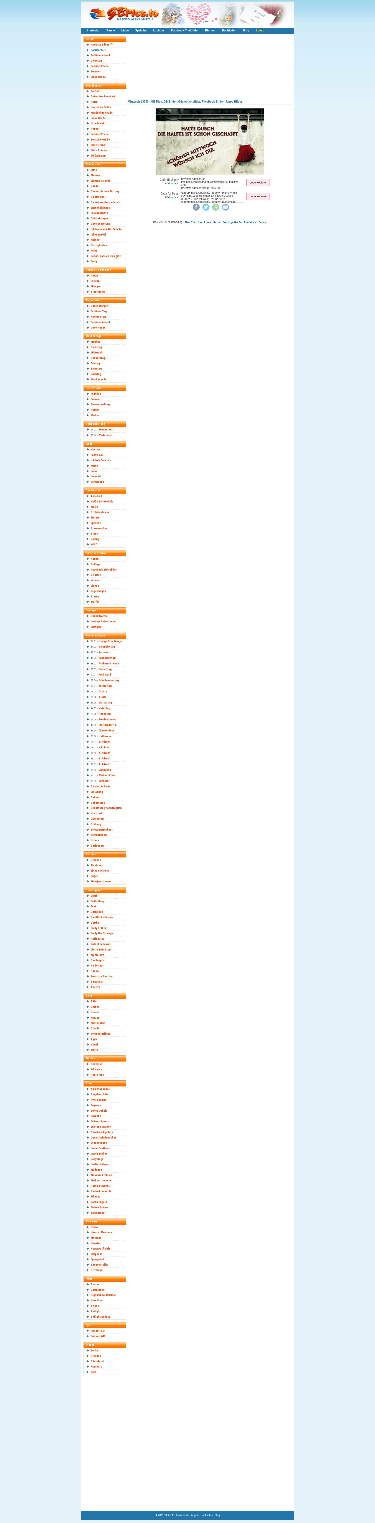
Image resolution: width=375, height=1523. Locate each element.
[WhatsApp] (215, 209)
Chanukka (105, 769)
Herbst (95, 409)
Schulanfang (99, 834)
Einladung (97, 791)
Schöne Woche (100, 66)
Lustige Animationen (103, 621)
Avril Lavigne (99, 1099)
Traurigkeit (98, 291)
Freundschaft (99, 212)
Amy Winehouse (100, 1089)
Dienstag (96, 60)
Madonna (96, 1169)
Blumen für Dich (100, 180)
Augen (95, 558)
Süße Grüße (98, 145)
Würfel (95, 601)
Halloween (105, 736)
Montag (95, 341)
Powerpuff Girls (100, 1248)
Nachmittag (98, 316)
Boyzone (96, 1115)
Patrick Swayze (100, 1186)
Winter (95, 415)
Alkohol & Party (100, 786)
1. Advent (104, 741)
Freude (95, 281)
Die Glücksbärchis (102, 917)
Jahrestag (97, 818)
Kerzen (95, 580)
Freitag (95, 363)
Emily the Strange (102, 933)
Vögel (94, 1044)
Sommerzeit (98, 50)
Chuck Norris (99, 616)
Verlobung (97, 845)
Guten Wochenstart (103, 96)
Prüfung (96, 824)
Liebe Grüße (98, 77)
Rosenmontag (107, 657)
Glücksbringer (99, 218)
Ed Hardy (96, 1069)
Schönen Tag (99, 311)
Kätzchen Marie (100, 944)
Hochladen (229, 30)
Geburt (95, 797)
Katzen (95, 1017)
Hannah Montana (101, 1232)
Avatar (95, 1284)
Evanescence (99, 1142)
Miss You (190, 222)
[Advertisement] (106, 1443)
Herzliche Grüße (101, 107)
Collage (95, 564)
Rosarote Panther (102, 976)
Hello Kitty (97, 938)
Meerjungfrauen (101, 881)
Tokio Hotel (98, 1212)
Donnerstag (98, 358)
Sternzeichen (99, 528)
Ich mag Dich (99, 234)
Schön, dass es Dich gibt (106, 256)
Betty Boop (97, 901)
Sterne (95, 596)
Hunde (95, 1012)
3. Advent (104, 758)
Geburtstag (98, 802)
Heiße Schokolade (102, 501)
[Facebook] (196, 209)
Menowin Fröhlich (101, 1175)
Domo (94, 1227)
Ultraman (96, 1270)
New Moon (97, 1300)
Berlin (94, 1350)
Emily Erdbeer (99, 928)
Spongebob (97, 1259)
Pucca (95, 971)
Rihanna (95, 1196)
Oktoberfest (106, 730)
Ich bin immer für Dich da (106, 229)
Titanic (95, 1305)
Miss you (96, 286)
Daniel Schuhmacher (103, 1137)
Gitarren (96, 574)
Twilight (96, 1311)
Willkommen (98, 155)
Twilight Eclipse (100, 1316)
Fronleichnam (107, 719)
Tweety (95, 987)
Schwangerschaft (102, 829)
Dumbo (95, 922)
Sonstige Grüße (100, 139)
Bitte (94, 170)
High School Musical (103, 1295)
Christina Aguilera (102, 1132)
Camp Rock (97, 1289)
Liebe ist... (97, 476)
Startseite (93, 30)
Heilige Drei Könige (110, 641)
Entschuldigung (100, 207)
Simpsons (96, 1254)
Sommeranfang (100, 404)
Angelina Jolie (99, 1094)
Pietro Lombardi (101, 1191)
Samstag (96, 368)
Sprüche (140, 30)
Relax (94, 250)
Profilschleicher (101, 512)
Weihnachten (107, 775)
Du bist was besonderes (105, 202)
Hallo (94, 101)
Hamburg (96, 1366)
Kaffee (95, 239)
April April (105, 674)
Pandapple (97, 960)
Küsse (94, 465)
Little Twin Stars (101, 949)
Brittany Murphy (101, 1126)
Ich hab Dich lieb (101, 460)
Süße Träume (99, 150)
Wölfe (94, 1049)
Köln (93, 1372)
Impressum (182, 1515)
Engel (94, 876)
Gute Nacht (98, 327)
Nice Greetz (98, 123)
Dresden (96, 1356)
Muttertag (105, 702)
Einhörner (97, 865)
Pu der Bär (97, 965)
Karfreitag (105, 685)
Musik (94, 507)
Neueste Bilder (100, 44)
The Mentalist (99, 1264)
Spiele (260, 30)
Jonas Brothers (100, 1148)
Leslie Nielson (99, 1164)
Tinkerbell (97, 981)
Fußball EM (98, 1330)
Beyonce (96, 1105)
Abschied (96, 496)
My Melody (97, 955)
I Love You (97, 454)
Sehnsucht (97, 481)
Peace (95, 128)
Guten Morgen (99, 306)
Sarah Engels (99, 1202)
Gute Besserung (100, 223)
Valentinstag (107, 646)
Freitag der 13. (108, 724)
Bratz (94, 906)
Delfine (95, 1006)
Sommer (96, 71)
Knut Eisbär (98, 1022)
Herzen (95, 449)
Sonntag (96, 374)
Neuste (110, 30)
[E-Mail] (225, 209)
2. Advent (104, 752)
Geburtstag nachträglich (106, 808)
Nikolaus (104, 747)
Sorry (94, 261)
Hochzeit (96, 813)
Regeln (195, 1515)
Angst (94, 275)
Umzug (95, 539)
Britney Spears (100, 1121)
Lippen (95, 585)
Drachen (96, 860)
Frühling (96, 393)
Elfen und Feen (100, 870)
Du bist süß (98, 196)
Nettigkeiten (99, 245)
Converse (96, 1064)
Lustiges (158, 30)
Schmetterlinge (100, 1033)
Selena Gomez (99, 1207)
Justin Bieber (99, 1153)
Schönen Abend (100, 55)
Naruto (95, 1243)
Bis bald (95, 91)
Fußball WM (98, 1336)
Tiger (94, 1039)
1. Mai (102, 697)
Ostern (103, 691)
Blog (246, 30)
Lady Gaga (97, 1159)
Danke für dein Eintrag (105, 191)
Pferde (95, 1028)
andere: (174, 183)
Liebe (125, 30)
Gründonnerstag (109, 680)
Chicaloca (97, 911)
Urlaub (95, 840)
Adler (94, 1001)
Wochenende (99, 379)
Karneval (104, 652)
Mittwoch (96, 352)
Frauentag (105, 669)
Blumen (210, 30)
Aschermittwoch (109, 663)
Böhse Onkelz (99, 1110)
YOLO (94, 544)
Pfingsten (105, 713)
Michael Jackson (101, 1180)
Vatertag (104, 708)
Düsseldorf (97, 1361)
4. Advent (104, 764)
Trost (94, 533)
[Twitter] (205, 209)
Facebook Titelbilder (185, 30)
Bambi (94, 895)
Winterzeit (105, 435)
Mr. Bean (96, 1237)
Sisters (95, 517)
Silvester (104, 780)
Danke (95, 186)
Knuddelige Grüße (102, 112)
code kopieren (258, 182)
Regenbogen (98, 591)
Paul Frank (97, 1074)
